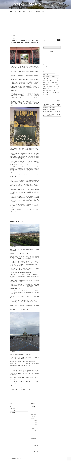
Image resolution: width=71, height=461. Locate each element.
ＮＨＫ (47, 94)
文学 (44, 84)
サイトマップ (12, 410)
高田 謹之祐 (56, 102)
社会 (54, 88)
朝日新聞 (50, 86)
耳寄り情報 (30, 11)
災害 (48, 88)
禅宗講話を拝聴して (16, 221)
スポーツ (48, 74)
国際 (57, 80)
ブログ (44, 78)
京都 (57, 78)
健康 (54, 80)
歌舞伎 (35, 445)
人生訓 (44, 80)
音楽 (44, 94)
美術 (54, 90)
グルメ (44, 74)
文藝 (33, 440)
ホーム (11, 406)
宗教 (48, 82)
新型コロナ (48, 84)
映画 (47, 86)
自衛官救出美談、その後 (47, 107)
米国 (44, 90)
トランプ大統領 (46, 76)
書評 (20, 11)
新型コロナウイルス (54, 84)
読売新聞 (54, 92)
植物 (54, 86)
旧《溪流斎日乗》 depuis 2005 (25, 4)
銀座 (58, 92)
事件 (54, 78)
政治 (56, 82)
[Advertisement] (35, 21)
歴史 (15, 11)
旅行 (44, 86)
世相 (11, 11)
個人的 (51, 80)
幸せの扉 (33, 414)
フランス (56, 76)
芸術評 (24, 11)
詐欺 (50, 92)
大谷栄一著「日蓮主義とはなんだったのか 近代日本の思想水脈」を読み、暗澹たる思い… (25, 42)
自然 (57, 90)
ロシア (48, 78)
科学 (57, 88)
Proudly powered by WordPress (15, 458)
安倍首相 (44, 82)
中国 (51, 78)
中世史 (34, 420)
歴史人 (58, 86)
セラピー (53, 74)
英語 (47, 92)
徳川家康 (52, 82)
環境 (51, 88)
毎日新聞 (44, 88)
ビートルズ (52, 76)
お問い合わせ (12, 412)
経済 (47, 90)
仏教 (47, 80)
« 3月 (46, 66)
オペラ (35, 451)
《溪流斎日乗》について (39, 11)
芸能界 (44, 92)
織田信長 (50, 90)
